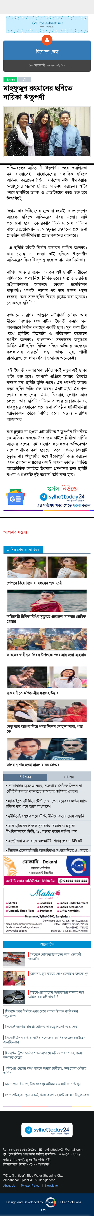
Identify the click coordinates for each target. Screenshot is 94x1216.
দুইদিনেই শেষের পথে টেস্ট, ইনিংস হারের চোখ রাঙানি (45, 816)
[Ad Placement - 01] (47, 24)
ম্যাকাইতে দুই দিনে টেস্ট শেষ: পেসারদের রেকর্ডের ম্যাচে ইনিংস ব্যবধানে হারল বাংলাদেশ (46, 803)
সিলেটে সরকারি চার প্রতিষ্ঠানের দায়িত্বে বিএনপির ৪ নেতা (41, 1026)
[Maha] (47, 910)
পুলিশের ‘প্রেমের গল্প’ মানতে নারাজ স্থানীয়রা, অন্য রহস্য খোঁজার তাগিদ (44, 1070)
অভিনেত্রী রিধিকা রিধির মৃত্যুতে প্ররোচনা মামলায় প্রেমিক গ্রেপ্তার (46, 619)
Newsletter (52, 1185)
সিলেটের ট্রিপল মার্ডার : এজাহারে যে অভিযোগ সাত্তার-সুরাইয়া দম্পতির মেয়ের (43, 1055)
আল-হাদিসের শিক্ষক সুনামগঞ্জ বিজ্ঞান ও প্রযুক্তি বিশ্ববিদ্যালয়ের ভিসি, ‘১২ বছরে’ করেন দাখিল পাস (41, 828)
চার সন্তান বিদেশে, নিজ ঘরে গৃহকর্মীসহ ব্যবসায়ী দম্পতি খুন (43, 1084)
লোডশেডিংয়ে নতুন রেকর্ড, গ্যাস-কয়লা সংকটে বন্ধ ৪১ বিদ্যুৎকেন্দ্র (47, 1095)
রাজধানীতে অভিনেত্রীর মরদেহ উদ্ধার (32, 693)
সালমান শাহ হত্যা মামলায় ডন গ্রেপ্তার (33, 765)
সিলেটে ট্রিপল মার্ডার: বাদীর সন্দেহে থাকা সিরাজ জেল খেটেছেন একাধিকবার (44, 1039)
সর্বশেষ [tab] (69, 777)
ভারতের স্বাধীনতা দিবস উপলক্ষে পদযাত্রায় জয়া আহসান (46, 655)
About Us (9, 1185)
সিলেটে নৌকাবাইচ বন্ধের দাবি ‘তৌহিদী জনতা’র (54, 956)
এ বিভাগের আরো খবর (23, 549)
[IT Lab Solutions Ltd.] (47, 870)
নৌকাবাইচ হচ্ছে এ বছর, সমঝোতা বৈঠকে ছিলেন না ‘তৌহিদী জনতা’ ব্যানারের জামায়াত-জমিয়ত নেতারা (44, 788)
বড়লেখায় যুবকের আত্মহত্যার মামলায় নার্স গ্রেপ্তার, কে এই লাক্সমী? (56, 994)
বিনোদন (10, 80)
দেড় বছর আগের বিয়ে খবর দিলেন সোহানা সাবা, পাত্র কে (45, 729)
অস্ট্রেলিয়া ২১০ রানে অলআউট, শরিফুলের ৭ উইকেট (44, 841)
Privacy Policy (30, 1185)
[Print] (24, 80)
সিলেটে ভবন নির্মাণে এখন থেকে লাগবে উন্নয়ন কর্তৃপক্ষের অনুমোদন (40, 1013)
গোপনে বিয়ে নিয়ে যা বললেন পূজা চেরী (35, 583)
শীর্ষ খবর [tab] (25, 777)
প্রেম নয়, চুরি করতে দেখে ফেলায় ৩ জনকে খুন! (59, 973)
